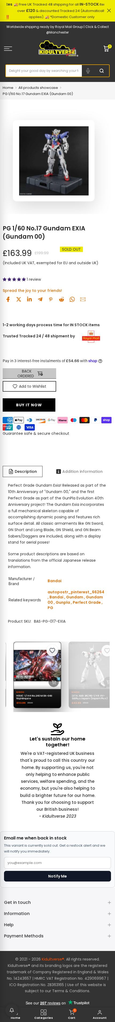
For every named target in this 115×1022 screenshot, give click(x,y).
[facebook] (8, 299)
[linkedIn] (29, 299)
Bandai (56, 597)
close (109, 11)
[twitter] (18, 299)
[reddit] (61, 299)
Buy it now (29, 405)
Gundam (74, 597)
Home (8, 87)
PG (50, 607)
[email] (83, 299)
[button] (15, 279)
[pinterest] (50, 299)
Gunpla (63, 602)
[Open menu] (16, 49)
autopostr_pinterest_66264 (76, 592)
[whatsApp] (72, 299)
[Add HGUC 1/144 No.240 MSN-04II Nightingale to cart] (51, 682)
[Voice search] (88, 71)
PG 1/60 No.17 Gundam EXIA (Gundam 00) (38, 93)
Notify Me (57, 876)
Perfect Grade (87, 602)
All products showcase (38, 87)
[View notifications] (11, 1010)
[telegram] (40, 299)
